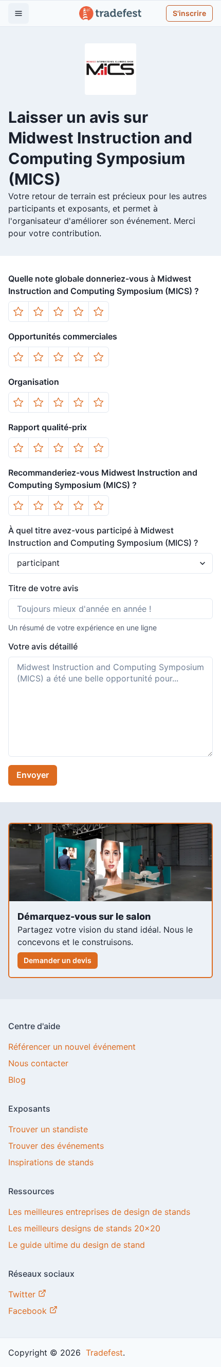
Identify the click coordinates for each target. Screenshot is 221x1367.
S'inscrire (189, 13)
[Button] (18, 311)
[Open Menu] (18, 13)
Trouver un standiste (48, 1129)
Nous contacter (38, 1063)
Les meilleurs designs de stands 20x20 (84, 1228)
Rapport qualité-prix (47, 427)
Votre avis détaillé (43, 646)
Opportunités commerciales (62, 336)
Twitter (23, 1294)
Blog (17, 1080)
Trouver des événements (56, 1146)
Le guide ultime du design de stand (76, 1245)
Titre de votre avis (43, 588)
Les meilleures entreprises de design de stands (99, 1212)
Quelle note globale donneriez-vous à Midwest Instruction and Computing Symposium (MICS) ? (103, 284)
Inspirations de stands (51, 1162)
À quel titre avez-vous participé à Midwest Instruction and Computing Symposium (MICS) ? (103, 536)
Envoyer (32, 775)
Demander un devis (57, 960)
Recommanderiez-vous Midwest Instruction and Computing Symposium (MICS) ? (102, 478)
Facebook (28, 1311)
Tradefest (103, 1352)
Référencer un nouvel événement (72, 1046)
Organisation (33, 382)
